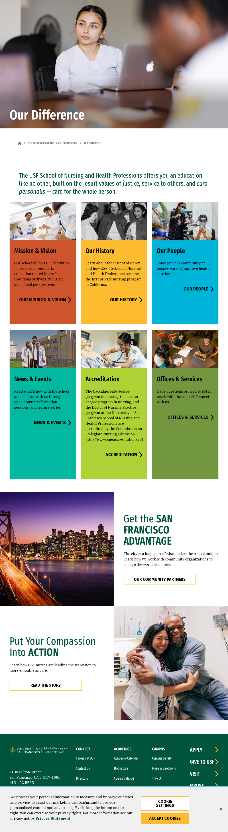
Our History (123, 299)
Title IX (156, 778)
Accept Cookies (165, 818)
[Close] (221, 809)
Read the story (46, 685)
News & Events (50, 422)
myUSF (197, 786)
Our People (195, 289)
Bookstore (121, 768)
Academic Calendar (126, 758)
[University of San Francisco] (36, 751)
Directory (82, 778)
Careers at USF (85, 758)
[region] (114, 809)
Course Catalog (124, 778)
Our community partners (160, 579)
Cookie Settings (165, 803)
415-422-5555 (22, 783)
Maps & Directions (164, 768)
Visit (195, 773)
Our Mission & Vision (42, 299)
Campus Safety (162, 758)
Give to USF (202, 761)
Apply (196, 749)
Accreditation (121, 454)
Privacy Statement (52, 818)
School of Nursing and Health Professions (52, 143)
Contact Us (83, 768)
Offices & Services (187, 417)
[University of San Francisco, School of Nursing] (58, 752)
